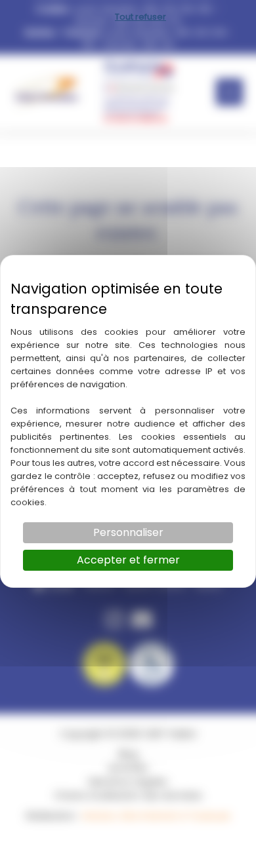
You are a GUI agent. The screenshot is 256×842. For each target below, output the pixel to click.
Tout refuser (140, 16)
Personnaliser (128, 532)
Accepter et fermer (128, 559)
